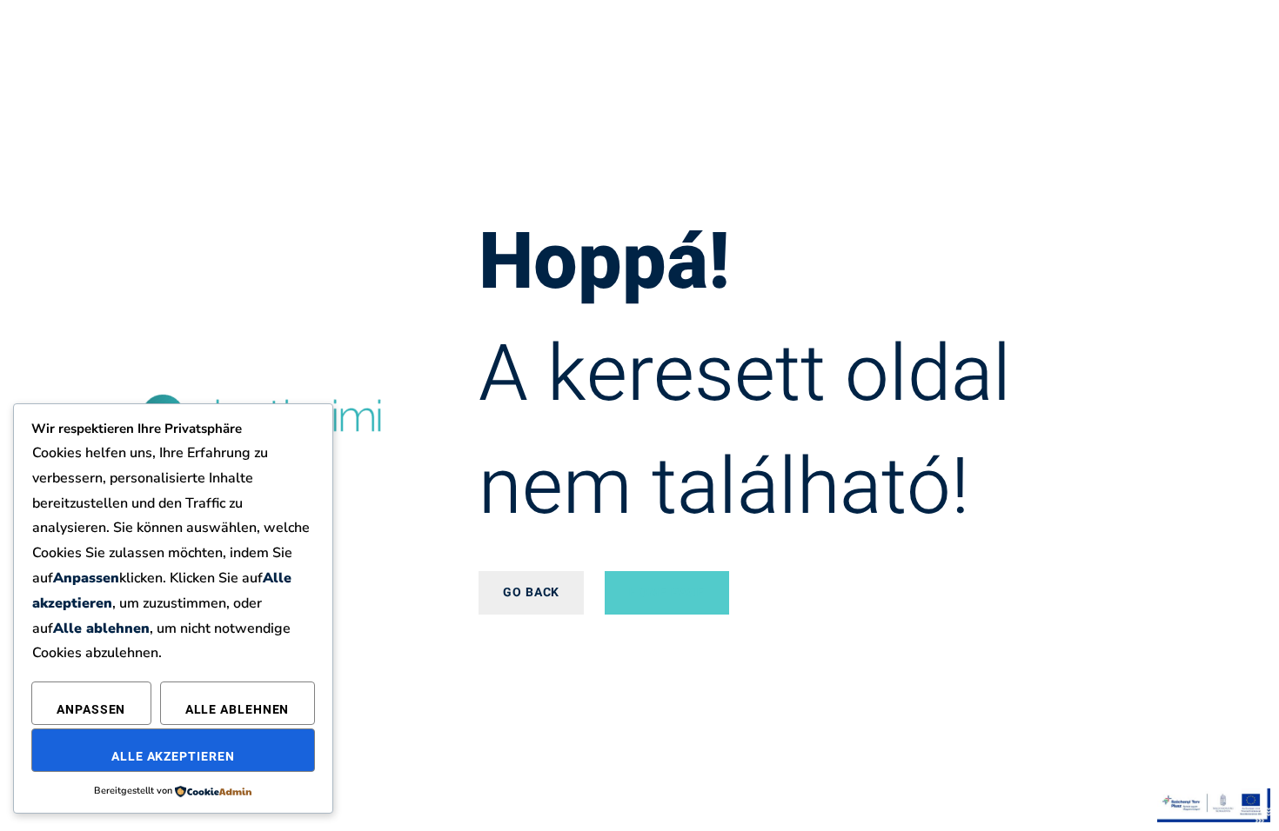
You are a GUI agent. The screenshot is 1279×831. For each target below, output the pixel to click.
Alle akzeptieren (172, 757)
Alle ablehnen (237, 710)
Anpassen (91, 710)
